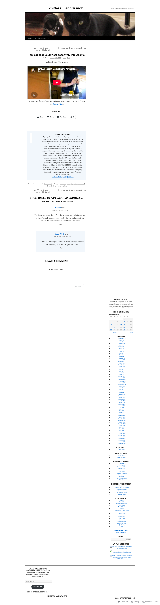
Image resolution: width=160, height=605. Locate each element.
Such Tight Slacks (121, 521)
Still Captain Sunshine (41, 38)
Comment (77, 287)
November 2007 (122, 440)
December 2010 (121, 379)
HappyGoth (66, 58)
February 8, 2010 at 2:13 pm (60, 210)
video (48, 186)
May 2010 (121, 391)
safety (76, 184)
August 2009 (122, 406)
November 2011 (122, 361)
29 (124, 330)
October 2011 (122, 363)
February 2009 (121, 415)
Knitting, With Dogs (122, 473)
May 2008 (121, 430)
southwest (81, 184)
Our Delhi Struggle (121, 457)
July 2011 (121, 368)
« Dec (115, 332)
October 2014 (122, 340)
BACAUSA (122, 502)
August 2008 (122, 425)
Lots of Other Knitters (122, 489)
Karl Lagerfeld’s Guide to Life (122, 510)
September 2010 (122, 384)
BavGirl (122, 463)
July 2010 (121, 387)
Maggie (58, 207)
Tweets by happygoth (121, 532)
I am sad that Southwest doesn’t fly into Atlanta (56, 55)
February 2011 (121, 376)
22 (124, 327)
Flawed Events (121, 507)
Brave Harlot (122, 465)
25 (111, 330)
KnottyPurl (121, 476)
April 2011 (121, 373)
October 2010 (122, 383)
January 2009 (122, 417)
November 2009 (122, 401)
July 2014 (121, 342)
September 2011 (122, 365)
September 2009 (122, 404)
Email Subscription (38, 569)
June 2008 (121, 429)
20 (118, 327)
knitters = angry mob (66, 7)
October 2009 (122, 402)
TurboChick (122, 480)
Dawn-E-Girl (122, 505)
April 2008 (121, 432)
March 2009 (122, 414)
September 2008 (122, 424)
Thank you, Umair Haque (42, 49)
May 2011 (121, 371)
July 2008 (121, 427)
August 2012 (122, 351)
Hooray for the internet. (71, 48)
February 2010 (121, 396)
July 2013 (121, 345)
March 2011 (122, 374)
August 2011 (122, 366)
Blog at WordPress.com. (125, 598)
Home (30, 38)
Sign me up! (37, 587)
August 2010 (122, 386)
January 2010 (122, 397)
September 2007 (122, 443)
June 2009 (121, 409)
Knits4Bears (122, 471)
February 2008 (121, 435)
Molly (121, 515)
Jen (122, 470)
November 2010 (122, 381)
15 (124, 324)
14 (121, 324)
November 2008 (122, 420)
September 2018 (122, 338)
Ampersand (121, 500)
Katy (122, 512)
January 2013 (122, 348)
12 (114, 324)
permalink (63, 186)
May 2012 (121, 355)
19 (114, 327)
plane (68, 184)
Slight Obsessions (121, 520)
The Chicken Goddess (122, 478)
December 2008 (121, 419)
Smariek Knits (121, 491)
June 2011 (121, 369)
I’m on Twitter (121, 530)
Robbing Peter (121, 516)
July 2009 (121, 407)
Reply (60, 224)
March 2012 (122, 358)
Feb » (131, 332)
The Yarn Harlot (122, 494)
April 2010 (121, 392)
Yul (122, 526)
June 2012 (121, 353)
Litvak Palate (122, 513)
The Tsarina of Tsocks (122, 492)
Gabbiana (122, 508)
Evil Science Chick (121, 466)
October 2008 (122, 422)
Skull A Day (122, 518)
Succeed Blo (57, 104)
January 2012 (122, 360)
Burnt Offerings (121, 455)
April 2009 (121, 412)
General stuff (48, 184)
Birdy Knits (122, 486)
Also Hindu (122, 449)
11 (111, 324)
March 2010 (122, 394)
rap (72, 184)
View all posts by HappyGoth (63, 176)
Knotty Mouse (121, 475)
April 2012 (121, 356)
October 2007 (122, 442)
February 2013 (121, 346)
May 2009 (121, 410)
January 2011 (122, 378)
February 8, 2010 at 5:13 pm (62, 237)
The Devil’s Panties (121, 523)
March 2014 (122, 343)
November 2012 (122, 350)
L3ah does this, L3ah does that (122, 487)
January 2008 (122, 437)
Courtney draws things (121, 503)
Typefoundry (122, 525)
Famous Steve (121, 468)
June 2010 (121, 389)
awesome (63, 184)
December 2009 (121, 399)
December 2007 (121, 438)
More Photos (121, 561)
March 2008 (122, 433)
